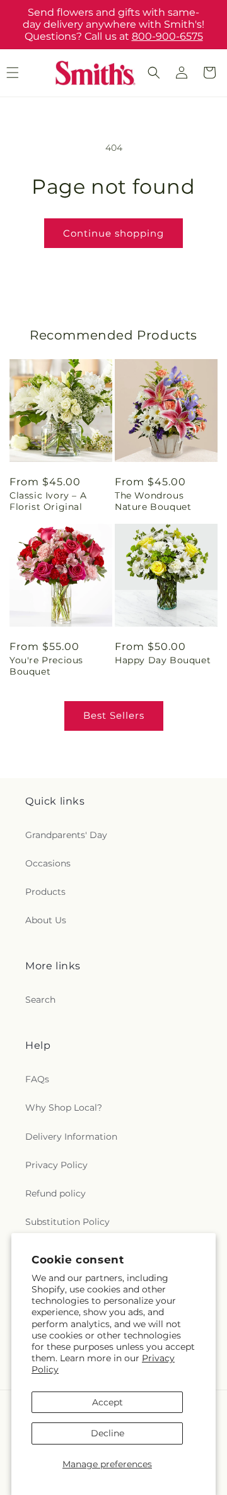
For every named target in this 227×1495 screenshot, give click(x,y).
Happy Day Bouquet (163, 660)
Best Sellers (113, 715)
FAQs (37, 1079)
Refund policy (55, 1193)
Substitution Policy (67, 1221)
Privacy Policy (56, 1165)
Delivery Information (71, 1136)
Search (40, 999)
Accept (107, 1402)
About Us (45, 920)
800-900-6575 (167, 36)
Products (45, 891)
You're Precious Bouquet (46, 665)
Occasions (48, 863)
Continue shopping (113, 233)
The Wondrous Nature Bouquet (153, 501)
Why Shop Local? (63, 1107)
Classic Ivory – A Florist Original (47, 501)
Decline (107, 1433)
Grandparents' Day (66, 835)
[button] (154, 72)
